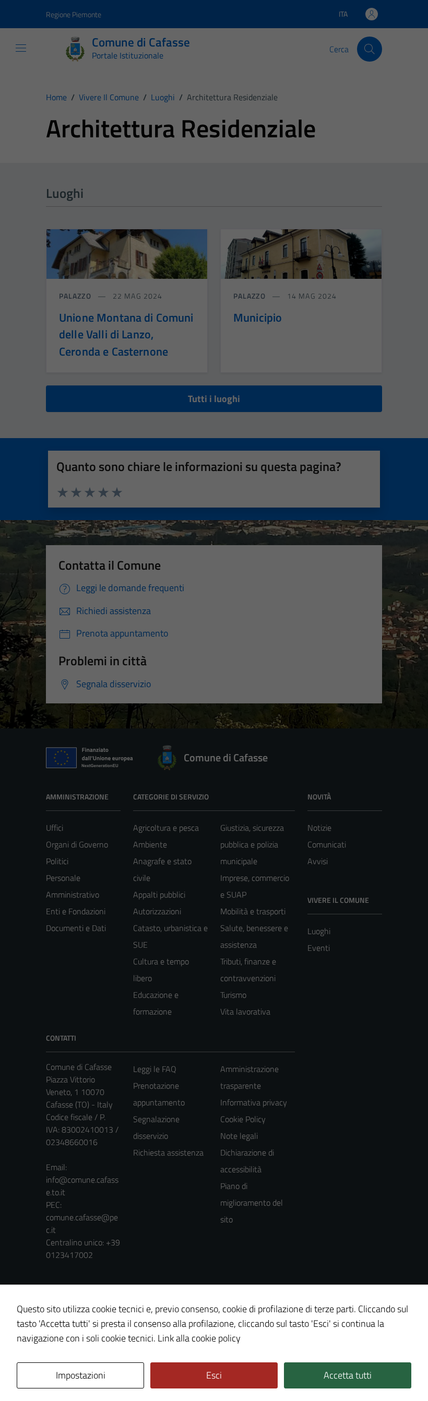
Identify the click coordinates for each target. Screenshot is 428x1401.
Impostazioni (80, 1375)
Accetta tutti (348, 1375)
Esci (214, 1375)
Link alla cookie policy (199, 1338)
